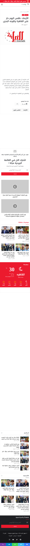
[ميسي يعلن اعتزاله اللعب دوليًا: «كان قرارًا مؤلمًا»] (22, 247)
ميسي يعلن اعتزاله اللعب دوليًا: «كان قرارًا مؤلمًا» (13, 1)
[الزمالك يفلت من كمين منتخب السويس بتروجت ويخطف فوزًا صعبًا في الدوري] (22, 230)
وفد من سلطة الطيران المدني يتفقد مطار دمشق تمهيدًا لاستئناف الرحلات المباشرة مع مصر (8, 254)
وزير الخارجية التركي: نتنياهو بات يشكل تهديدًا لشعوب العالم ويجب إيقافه (7, 236)
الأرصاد (25, 110)
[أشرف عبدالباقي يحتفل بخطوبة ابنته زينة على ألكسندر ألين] (24, 468)
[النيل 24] (24, 4)
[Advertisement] (15, 61)
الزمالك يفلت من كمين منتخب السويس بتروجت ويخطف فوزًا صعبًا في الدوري (23, 237)
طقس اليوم (16, 110)
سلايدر (21, 12)
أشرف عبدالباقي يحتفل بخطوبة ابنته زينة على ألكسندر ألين (10, 466)
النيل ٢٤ (4, 533)
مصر (23, 15)
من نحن (14, 536)
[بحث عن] (28, 5)
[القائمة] (2, 5)
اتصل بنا (10, 536)
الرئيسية (25, 12)
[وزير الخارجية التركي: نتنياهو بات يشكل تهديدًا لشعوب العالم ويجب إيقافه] (7, 230)
